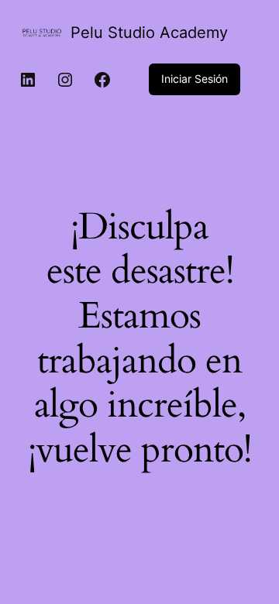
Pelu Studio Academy (149, 32)
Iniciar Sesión (194, 78)
